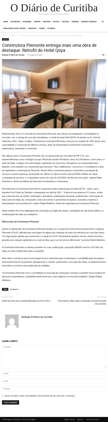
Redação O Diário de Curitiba (13, 55)
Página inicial (69, 419)
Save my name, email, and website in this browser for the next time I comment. (40, 396)
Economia (27, 21)
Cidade (42, 28)
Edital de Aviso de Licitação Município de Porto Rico (26, 301)
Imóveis (12, 35)
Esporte (37, 21)
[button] (102, 21)
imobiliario (14, 289)
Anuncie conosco (89, 21)
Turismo (75, 21)
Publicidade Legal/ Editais (14, 28)
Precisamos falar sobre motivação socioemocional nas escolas (82, 302)
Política (65, 21)
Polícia (56, 21)
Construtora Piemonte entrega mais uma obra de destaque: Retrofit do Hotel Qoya (49, 48)
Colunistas (15, 21)
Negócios (32, 28)
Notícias (46, 21)
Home (5, 21)
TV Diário (51, 28)
